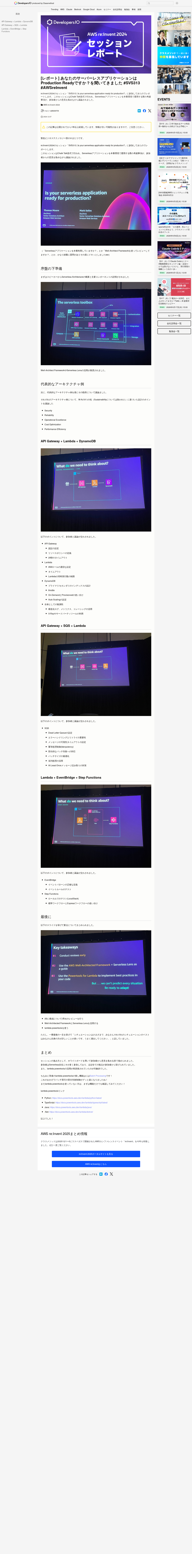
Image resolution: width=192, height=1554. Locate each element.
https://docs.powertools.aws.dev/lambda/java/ (71, 1107)
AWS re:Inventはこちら (96, 1163)
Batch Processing (98, 1075)
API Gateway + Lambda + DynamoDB (17, 21)
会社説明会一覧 (174, 323)
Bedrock (77, 9)
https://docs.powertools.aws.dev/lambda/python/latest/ (77, 1097)
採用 (139, 9)
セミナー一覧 (174, 315)
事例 (133, 9)
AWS (62, 9)
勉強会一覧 (174, 331)
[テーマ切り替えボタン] (177, 3)
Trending (54, 9)
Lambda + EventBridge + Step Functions (14, 30)
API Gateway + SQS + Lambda (14, 25)
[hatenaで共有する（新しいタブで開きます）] (139, 110)
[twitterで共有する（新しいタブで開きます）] (149, 110)
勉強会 (127, 9)
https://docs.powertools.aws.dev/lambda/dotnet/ (71, 1111)
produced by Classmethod (43, 3)
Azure (99, 9)
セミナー (107, 9)
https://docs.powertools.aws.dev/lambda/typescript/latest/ (81, 1102)
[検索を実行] (149, 3)
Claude (69, 9)
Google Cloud (89, 9)
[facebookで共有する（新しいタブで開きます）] (144, 110)
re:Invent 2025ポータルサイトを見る (96, 1153)
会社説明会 (117, 9)
